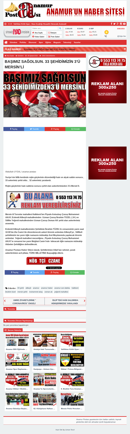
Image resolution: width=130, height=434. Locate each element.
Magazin (57, 42)
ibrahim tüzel (10, 292)
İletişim (53, 33)
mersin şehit (22, 292)
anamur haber (47, 288)
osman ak (48, 292)
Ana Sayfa (38, 33)
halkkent (75, 288)
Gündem (13, 42)
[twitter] (114, 24)
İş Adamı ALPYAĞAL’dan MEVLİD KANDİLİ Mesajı (49, 49)
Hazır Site (59, 430)
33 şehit (20, 288)
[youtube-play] (124, 24)
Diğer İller (122, 36)
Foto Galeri (55, 37)
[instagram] (121, 24)
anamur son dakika (62, 288)
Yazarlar (77, 42)
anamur (36, 288)
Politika (23, 42)
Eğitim (48, 42)
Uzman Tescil (70, 430)
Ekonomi (32, 42)
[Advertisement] (44, 122)
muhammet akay (36, 292)
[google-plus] (118, 24)
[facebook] (111, 24)
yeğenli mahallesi (61, 292)
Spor (41, 42)
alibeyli (28, 288)
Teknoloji (67, 42)
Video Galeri (39, 37)
